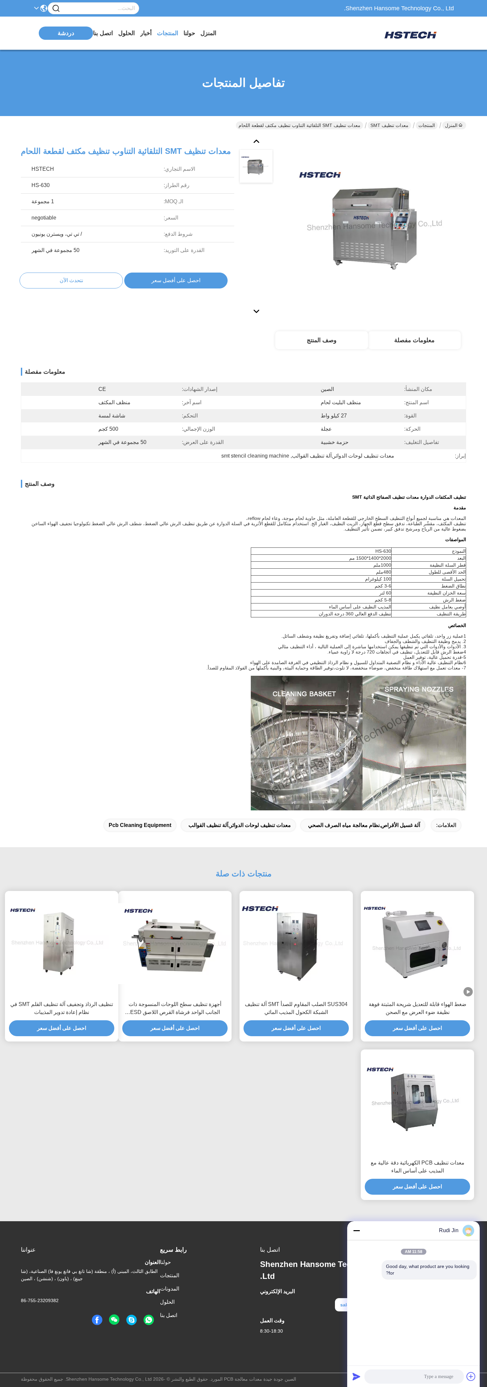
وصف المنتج (322, 340)
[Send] (356, 1376)
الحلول (126, 33)
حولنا (189, 33)
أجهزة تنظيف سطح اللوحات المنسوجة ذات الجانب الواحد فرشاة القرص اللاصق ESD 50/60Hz (175, 1008)
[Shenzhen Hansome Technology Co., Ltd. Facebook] (97, 1320)
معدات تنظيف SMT (389, 125)
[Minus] (356, 1230)
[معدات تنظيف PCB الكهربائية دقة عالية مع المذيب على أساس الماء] (417, 1102)
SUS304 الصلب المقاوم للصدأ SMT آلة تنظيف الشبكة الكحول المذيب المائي (296, 1008)
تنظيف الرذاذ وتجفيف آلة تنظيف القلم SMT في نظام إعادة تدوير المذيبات (61, 1008)
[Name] (56, 8)
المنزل (208, 33)
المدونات (169, 1289)
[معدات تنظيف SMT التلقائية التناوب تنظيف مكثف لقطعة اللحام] (378, 225)
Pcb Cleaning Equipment (140, 825)
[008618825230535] (149, 1320)
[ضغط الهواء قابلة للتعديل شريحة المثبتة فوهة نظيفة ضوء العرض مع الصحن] (417, 943)
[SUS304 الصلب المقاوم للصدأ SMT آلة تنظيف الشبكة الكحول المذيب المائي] (296, 943)
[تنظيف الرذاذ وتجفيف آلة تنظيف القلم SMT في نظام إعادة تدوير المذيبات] (61, 943)
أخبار (146, 33)
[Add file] (471, 1376)
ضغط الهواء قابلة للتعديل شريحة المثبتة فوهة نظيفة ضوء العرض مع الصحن (417, 1008)
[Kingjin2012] (131, 1320)
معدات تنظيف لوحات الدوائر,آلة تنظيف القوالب (240, 825)
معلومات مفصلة (414, 340)
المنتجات (167, 33)
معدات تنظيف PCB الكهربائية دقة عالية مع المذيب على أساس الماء (417, 1166)
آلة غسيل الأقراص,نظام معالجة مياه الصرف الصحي (364, 825)
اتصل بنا (103, 33)
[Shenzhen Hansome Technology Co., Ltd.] (417, 33)
